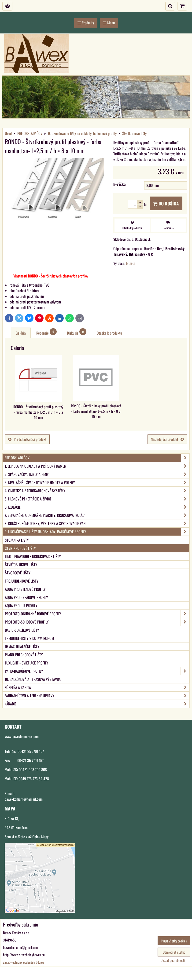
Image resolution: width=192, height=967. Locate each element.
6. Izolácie (13, 507)
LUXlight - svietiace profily (26, 663)
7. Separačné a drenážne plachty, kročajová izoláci (45, 515)
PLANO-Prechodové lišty (24, 654)
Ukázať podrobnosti (173, 960)
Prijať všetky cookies (174, 940)
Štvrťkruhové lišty (20, 548)
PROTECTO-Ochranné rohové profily (33, 614)
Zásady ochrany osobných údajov (23, 962)
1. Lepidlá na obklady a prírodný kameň (35, 466)
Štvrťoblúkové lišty (21, 564)
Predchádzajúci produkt (30, 439)
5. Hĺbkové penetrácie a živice (28, 499)
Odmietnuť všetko (174, 952)
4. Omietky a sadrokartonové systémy (35, 490)
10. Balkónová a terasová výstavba (33, 679)
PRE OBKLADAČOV (17, 457)
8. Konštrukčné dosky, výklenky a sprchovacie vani (45, 523)
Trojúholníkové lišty (21, 581)
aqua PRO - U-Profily (21, 605)
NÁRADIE (10, 704)
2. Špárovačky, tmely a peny (27, 474)
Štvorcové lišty (17, 573)
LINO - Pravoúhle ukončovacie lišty (33, 556)
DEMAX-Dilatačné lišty (22, 646)
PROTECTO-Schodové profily (27, 622)
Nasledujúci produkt (164, 439)
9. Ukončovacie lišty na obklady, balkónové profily (45, 531)
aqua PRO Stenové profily (25, 589)
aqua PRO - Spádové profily (26, 597)
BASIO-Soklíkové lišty (22, 630)
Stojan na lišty (17, 540)
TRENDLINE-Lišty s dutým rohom (29, 638)
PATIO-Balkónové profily (24, 671)
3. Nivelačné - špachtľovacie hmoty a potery (40, 482)
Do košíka (168, 203)
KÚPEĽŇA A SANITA (17, 687)
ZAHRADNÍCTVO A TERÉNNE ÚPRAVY (29, 695)
